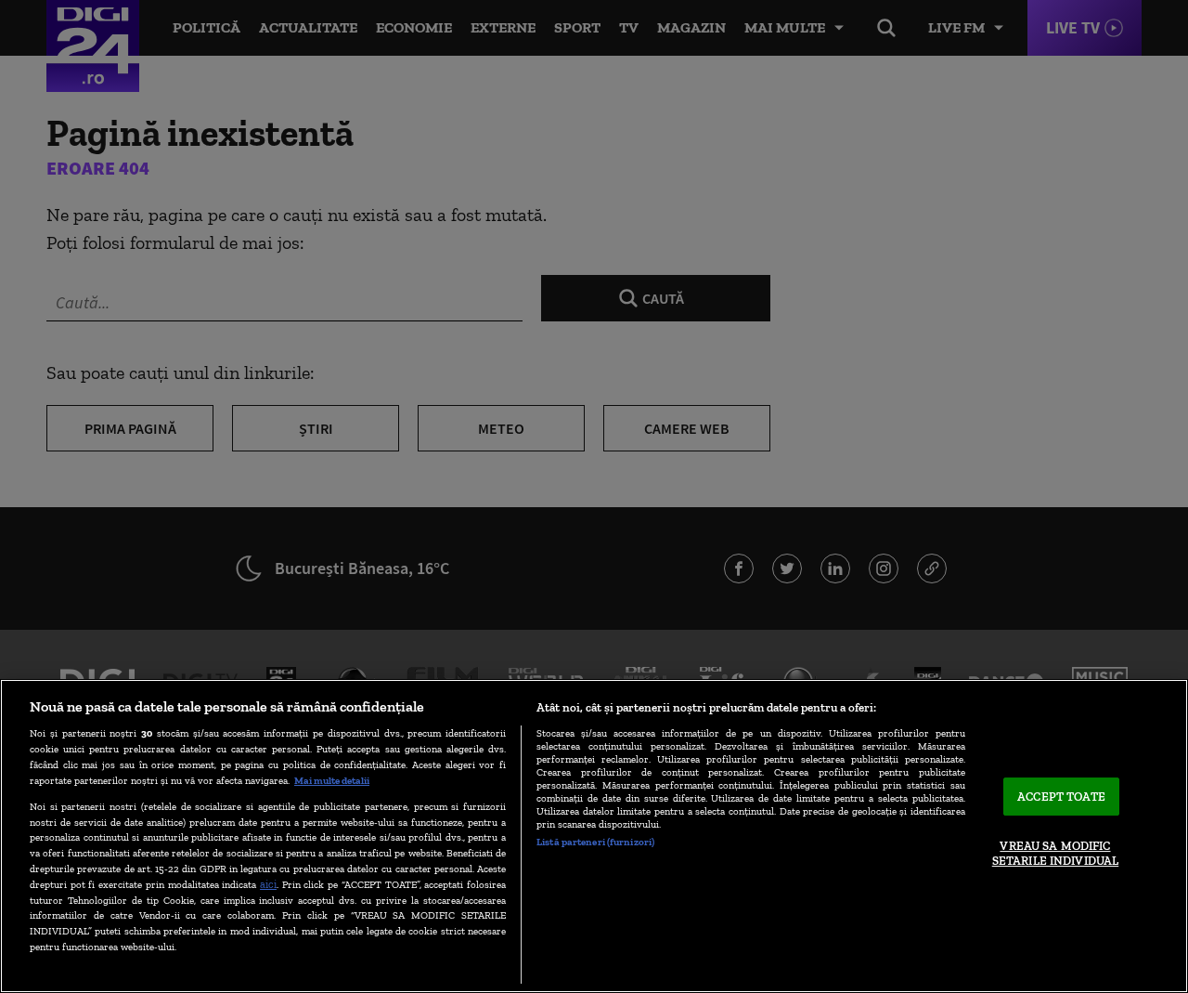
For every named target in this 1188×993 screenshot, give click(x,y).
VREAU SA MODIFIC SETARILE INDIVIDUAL (1055, 854)
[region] (594, 836)
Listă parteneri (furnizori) (595, 841)
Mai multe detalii (331, 780)
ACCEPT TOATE (1061, 797)
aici (268, 884)
